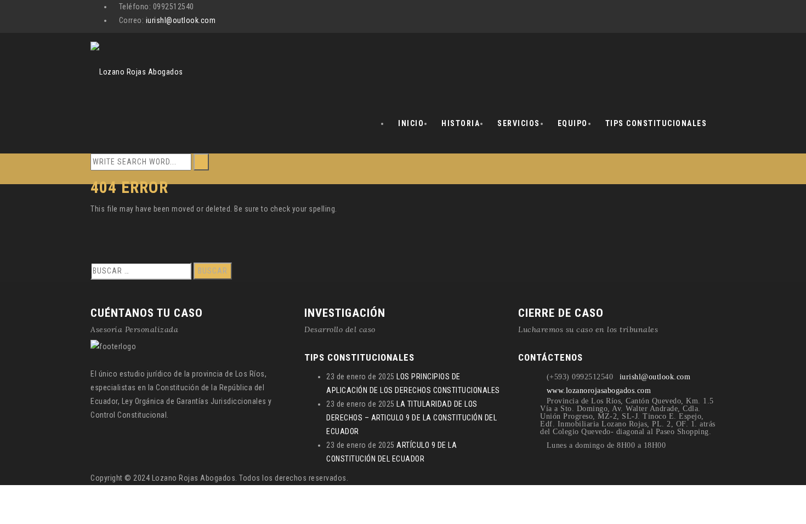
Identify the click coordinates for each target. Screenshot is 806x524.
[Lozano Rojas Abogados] (136, 63)
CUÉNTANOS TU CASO (146, 313)
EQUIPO (573, 123)
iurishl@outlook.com (181, 20)
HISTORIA (460, 123)
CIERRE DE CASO (561, 313)
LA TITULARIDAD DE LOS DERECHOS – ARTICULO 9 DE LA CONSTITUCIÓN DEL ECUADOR (411, 418)
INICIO (411, 123)
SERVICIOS (518, 123)
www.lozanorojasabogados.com (599, 390)
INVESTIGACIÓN (344, 313)
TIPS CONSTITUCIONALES (656, 123)
